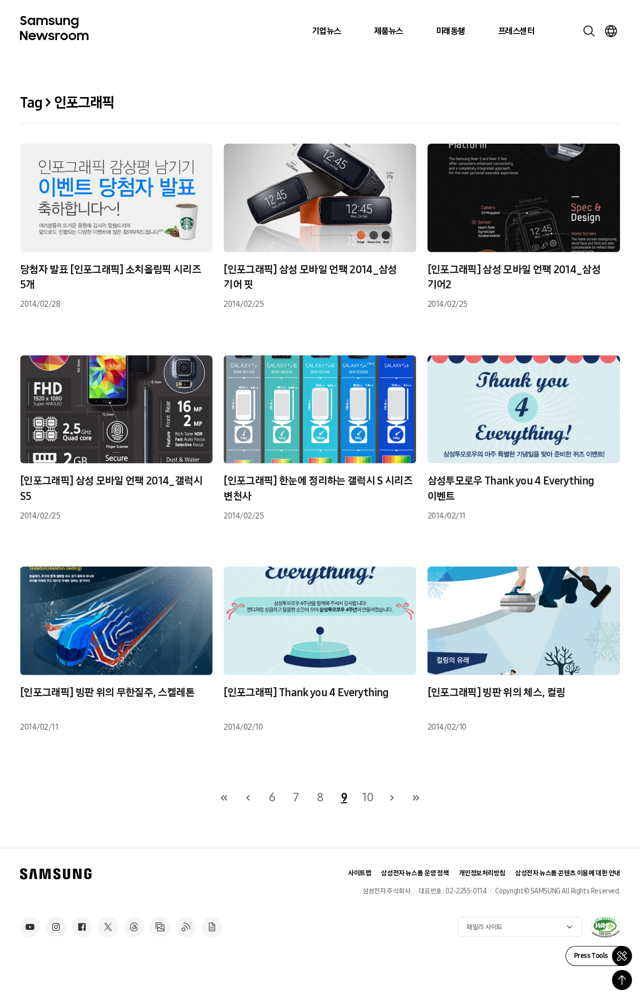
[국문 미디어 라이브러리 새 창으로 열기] (160, 927)
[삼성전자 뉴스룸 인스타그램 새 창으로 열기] (56, 927)
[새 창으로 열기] (605, 927)
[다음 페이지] (392, 798)
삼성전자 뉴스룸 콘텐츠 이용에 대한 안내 (567, 873)
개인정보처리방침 (482, 873)
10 (368, 797)
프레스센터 (516, 31)
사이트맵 (359, 873)
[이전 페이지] (248, 798)
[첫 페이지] (224, 798)
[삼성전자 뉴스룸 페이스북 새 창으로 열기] (82, 927)
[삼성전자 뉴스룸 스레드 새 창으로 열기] (134, 927)
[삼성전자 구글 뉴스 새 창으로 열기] (212, 927)
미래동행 (450, 31)
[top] (622, 980)
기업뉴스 (326, 31)
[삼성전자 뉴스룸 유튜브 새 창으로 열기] (30, 927)
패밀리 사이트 (484, 927)
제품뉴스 (388, 31)
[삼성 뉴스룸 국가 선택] (611, 31)
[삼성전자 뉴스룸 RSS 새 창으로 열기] (186, 927)
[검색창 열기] (589, 31)
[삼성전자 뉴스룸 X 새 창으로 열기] (108, 927)
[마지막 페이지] (416, 798)
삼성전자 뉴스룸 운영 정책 (414, 873)
